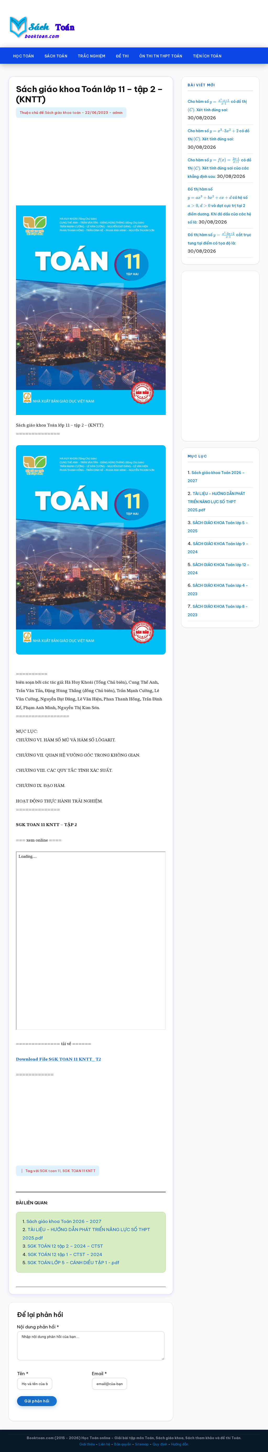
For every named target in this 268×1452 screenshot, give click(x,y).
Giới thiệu (87, 1444)
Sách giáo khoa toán (63, 112)
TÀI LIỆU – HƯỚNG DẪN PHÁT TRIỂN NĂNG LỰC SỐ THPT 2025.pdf (216, 502)
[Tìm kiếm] (234, 55)
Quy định (160, 1444)
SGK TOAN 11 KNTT (79, 1171)
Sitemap (142, 1444)
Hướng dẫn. (180, 1444)
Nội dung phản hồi (38, 1327)
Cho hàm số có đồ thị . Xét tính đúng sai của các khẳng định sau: (219, 168)
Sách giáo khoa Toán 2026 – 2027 (64, 1221)
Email (99, 1373)
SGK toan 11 (50, 1171)
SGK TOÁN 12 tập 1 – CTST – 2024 (65, 1254)
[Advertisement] (91, 162)
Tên (22, 1373)
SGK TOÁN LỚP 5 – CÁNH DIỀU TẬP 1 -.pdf (73, 1262)
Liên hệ (104, 1444)
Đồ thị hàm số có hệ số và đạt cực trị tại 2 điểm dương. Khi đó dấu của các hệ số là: (219, 206)
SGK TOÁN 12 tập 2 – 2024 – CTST (65, 1246)
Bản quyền (122, 1444)
